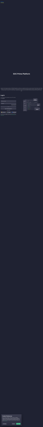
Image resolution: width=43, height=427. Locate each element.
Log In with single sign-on (8, 108)
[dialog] (11, 420)
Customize (4, 423)
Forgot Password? (13, 104)
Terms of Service (13, 114)
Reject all (13, 423)
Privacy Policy (2, 115)
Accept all (18, 423)
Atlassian (14, 112)
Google (9, 112)
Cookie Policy (5, 420)
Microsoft (4, 112)
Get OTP (3, 98)
